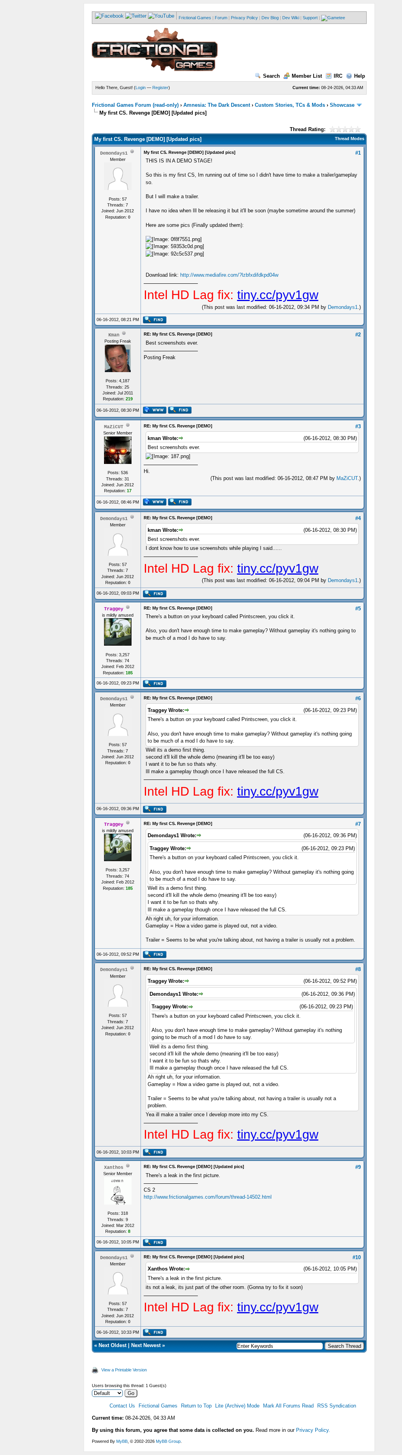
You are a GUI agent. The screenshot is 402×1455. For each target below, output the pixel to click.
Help (359, 76)
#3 (358, 426)
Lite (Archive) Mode (237, 1406)
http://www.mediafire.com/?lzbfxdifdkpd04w (229, 275)
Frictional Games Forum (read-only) (135, 105)
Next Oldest (112, 1345)
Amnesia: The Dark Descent (216, 105)
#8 (358, 969)
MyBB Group (168, 1441)
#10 (357, 1257)
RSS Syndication (336, 1406)
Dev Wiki (290, 17)
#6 (358, 698)
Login (140, 87)
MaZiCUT (347, 478)
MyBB (122, 1441)
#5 (358, 609)
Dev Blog (270, 17)
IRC (338, 76)
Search (271, 76)
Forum (221, 17)
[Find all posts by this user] (154, 321)
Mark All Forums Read (288, 1406)
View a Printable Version (124, 1369)
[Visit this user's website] (154, 412)
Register (160, 87)
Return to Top (196, 1406)
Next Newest (146, 1345)
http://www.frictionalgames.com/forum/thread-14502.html (208, 1197)
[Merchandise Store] (333, 17)
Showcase (342, 105)
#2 (358, 335)
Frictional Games (195, 17)
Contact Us (122, 1406)
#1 (358, 153)
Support (310, 17)
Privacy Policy (244, 17)
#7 (358, 824)
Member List (307, 76)
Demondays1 (343, 307)
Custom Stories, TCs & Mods (290, 105)
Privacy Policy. (313, 1430)
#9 (358, 1167)
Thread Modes (349, 138)
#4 (358, 518)
